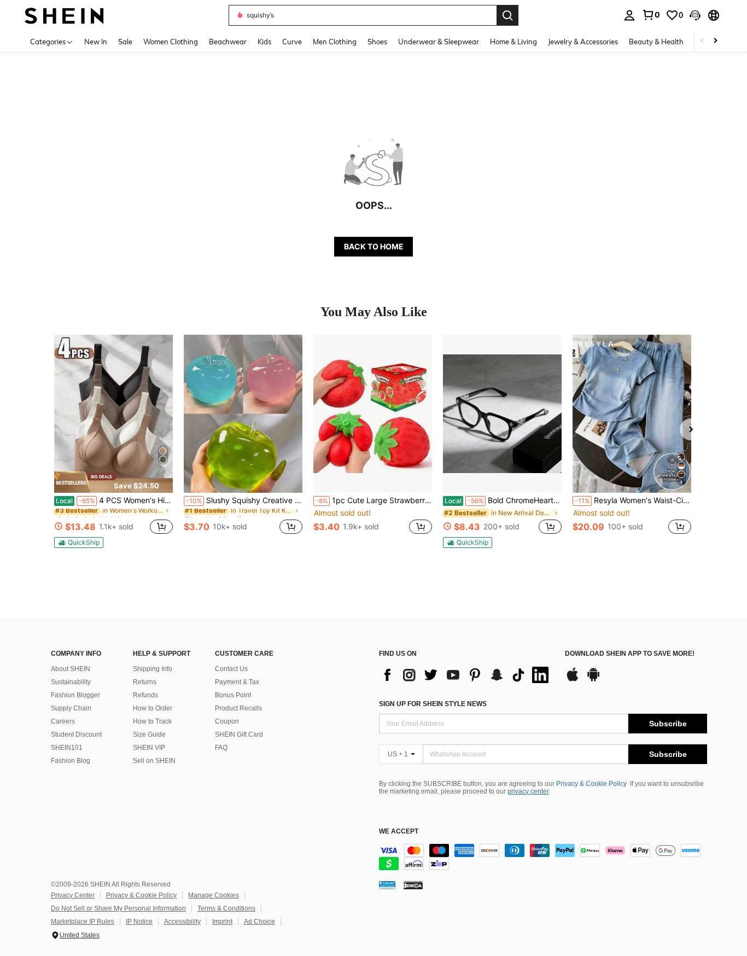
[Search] (507, 15)
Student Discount (76, 734)
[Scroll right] (715, 41)
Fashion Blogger (75, 695)
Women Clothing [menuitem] (170, 41)
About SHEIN (70, 669)
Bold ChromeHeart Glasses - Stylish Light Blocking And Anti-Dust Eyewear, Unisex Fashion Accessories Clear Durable (503, 500)
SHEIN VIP (149, 747)
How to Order (152, 708)
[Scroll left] (702, 41)
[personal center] (629, 15)
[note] (113, 481)
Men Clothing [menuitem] (335, 41)
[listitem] (113, 441)
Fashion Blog (70, 761)
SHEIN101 (67, 747)
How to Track (152, 721)
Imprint (222, 921)
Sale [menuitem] (125, 41)
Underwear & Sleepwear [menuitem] (438, 41)
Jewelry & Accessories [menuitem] (583, 41)
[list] (466, 675)
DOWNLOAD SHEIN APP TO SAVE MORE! (630, 653)
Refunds (145, 695)
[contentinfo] (543, 857)
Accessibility (182, 921)
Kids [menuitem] (264, 41)
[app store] (572, 680)
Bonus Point (233, 695)
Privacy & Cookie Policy (591, 784)
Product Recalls (238, 708)
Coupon (227, 721)
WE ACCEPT (398, 831)
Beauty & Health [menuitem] (656, 41)
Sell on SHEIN (154, 761)
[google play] (593, 680)
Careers (63, 721)
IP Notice (139, 921)
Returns (144, 682)
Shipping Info (152, 669)
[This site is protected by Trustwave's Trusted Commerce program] (387, 885)
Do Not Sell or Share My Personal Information (118, 908)
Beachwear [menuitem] (228, 41)
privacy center (527, 791)
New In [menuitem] (95, 41)
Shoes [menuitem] (377, 41)
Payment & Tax (237, 682)
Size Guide (149, 734)
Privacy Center (73, 895)
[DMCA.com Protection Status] (413, 885)
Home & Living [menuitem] (513, 41)
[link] (650, 14)
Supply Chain (71, 708)
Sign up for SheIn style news (433, 704)
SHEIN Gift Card (239, 734)
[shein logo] (64, 15)
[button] (695, 15)
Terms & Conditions (226, 908)
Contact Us (231, 669)
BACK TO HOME (374, 246)
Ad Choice (259, 921)
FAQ (221, 747)
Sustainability (71, 682)
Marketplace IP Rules (82, 921)
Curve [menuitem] (292, 41)
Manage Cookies (213, 895)
